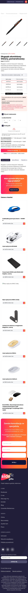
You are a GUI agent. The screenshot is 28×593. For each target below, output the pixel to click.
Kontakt (3, 502)
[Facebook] (3, 549)
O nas (2, 495)
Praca (2, 527)
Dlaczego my (5, 498)
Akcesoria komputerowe (11, 13)
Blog (2, 505)
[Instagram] (8, 549)
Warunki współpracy (7, 539)
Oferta (2, 13)
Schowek (4, 536)
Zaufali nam (4, 523)
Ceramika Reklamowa (7, 508)
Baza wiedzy (4, 520)
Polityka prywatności (7, 542)
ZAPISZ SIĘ (14, 561)
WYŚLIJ (14, 462)
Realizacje (4, 492)
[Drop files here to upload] (14, 130)
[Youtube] (12, 549)
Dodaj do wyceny (12, 150)
